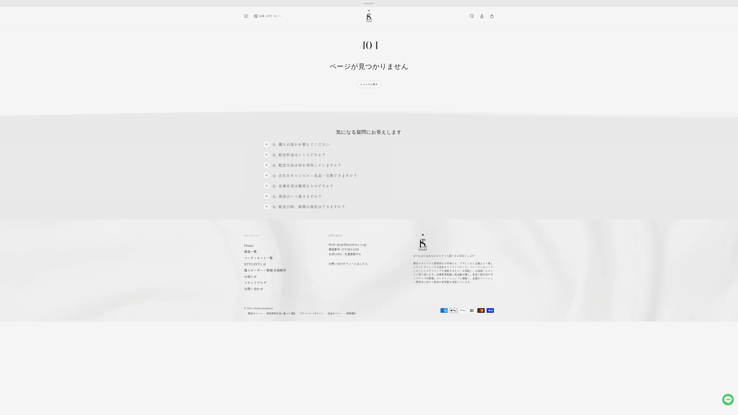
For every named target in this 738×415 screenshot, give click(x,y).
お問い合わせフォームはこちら (348, 264)
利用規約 (351, 313)
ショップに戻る (369, 84)
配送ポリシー (255, 313)
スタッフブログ (255, 282)
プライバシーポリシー (312, 313)
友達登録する (352, 254)
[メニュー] (246, 16)
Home (249, 245)
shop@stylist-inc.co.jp (352, 244)
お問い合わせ (253, 288)
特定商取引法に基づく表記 (281, 313)
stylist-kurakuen (263, 308)
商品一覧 (250, 251)
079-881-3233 (350, 249)
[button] (472, 16)
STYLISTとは (255, 264)
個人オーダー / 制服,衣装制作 (265, 270)
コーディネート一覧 (258, 258)
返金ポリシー (335, 313)
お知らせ (250, 276)
